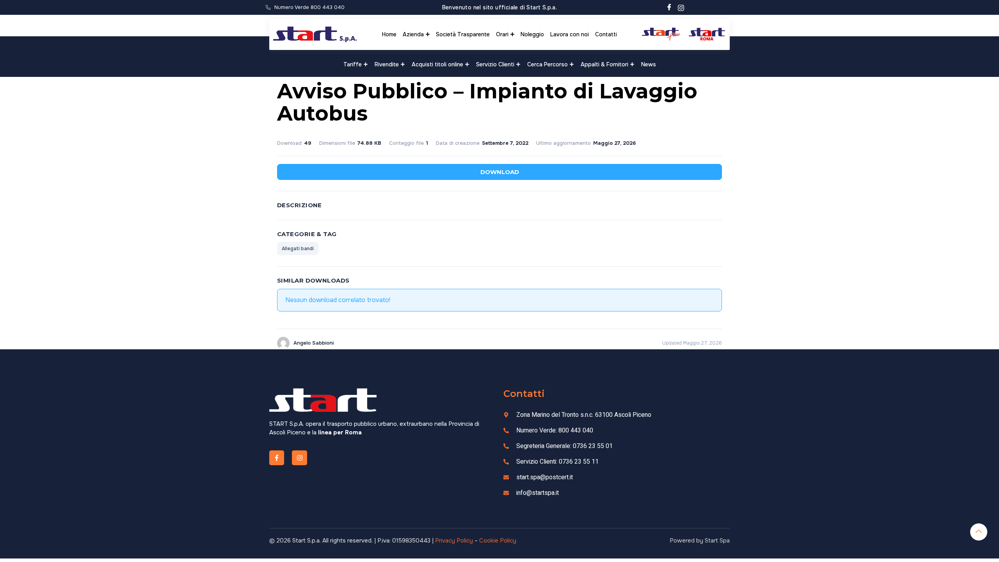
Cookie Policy (497, 540)
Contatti (606, 34)
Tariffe (352, 64)
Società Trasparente (463, 34)
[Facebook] (669, 7)
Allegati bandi (298, 248)
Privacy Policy (454, 540)
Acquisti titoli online (437, 64)
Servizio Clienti (495, 64)
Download (499, 172)
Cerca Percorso (547, 64)
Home (389, 34)
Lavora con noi (569, 34)
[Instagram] (681, 7)
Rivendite (387, 64)
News (648, 64)
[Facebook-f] (276, 457)
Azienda (413, 34)
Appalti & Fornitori (604, 64)
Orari (502, 34)
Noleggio (532, 34)
